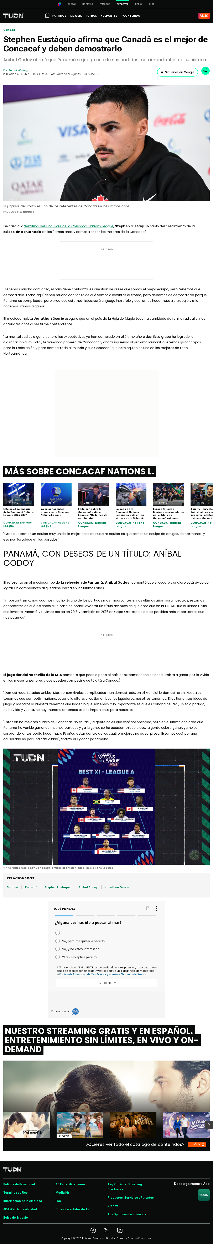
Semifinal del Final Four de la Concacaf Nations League (68, 226)
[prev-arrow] (0, 1124)
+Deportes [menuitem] (109, 15)
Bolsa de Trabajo (15, 1217)
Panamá (31, 887)
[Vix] (204, 16)
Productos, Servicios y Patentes (131, 1197)
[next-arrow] (209, 1125)
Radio (138, 4)
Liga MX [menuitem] (76, 15)
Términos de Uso (15, 1192)
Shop (152, 4)
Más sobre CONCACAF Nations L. (80, 471)
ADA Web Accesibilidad (20, 1209)
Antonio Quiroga (19, 70)
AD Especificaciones (70, 1184)
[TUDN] (13, 15)
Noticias (87, 4)
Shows (72, 4)
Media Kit (62, 1192)
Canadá (9, 30)
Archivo (113, 1206)
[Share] (205, 71)
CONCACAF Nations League (17, 524)
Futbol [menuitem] (91, 15)
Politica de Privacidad (19, 1184)
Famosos (105, 4)
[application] (106, 807)
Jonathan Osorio (117, 887)
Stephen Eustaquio (58, 887)
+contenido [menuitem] (130, 15)
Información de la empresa (22, 1201)
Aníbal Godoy (88, 887)
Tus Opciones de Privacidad (128, 1214)
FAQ (58, 1201)
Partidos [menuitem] (59, 15)
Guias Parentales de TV (72, 1209)
